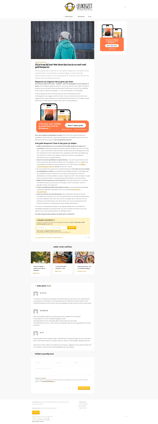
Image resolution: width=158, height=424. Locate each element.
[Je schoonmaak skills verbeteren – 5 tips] (62, 257)
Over (89, 16)
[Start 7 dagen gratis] (62, 117)
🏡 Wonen (36, 273)
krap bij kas (49, 237)
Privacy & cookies (35, 421)
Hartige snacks (81, 271)
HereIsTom (45, 310)
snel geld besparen (57, 237)
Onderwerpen (69, 16)
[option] (40, 264)
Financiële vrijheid (83, 404)
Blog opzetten (82, 406)
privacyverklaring (47, 381)
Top (126, 416)
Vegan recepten (83, 407)
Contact (36, 412)
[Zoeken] (125, 7)
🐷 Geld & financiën (40, 62)
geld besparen (42, 237)
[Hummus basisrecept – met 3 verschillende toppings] (84, 257)
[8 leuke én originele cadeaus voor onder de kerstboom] (40, 257)
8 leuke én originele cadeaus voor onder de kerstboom (39, 268)
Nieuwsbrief (81, 16)
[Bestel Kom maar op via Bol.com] (112, 51)
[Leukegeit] (79, 7)
